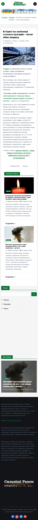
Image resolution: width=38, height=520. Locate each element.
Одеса (26, 166)
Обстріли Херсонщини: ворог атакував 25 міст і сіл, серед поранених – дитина (16, 246)
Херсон (6, 300)
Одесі (7, 69)
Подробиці (9, 223)
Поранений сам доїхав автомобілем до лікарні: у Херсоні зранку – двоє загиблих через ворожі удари (18, 197)
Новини (11, 17)
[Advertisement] (19, 332)
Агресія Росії (15, 166)
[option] (19, 377)
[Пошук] (34, 294)
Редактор (8, 41)
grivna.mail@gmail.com (13, 420)
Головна (4, 17)
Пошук (5, 288)
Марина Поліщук (13, 201)
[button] (33, 357)
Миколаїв (7, 304)
